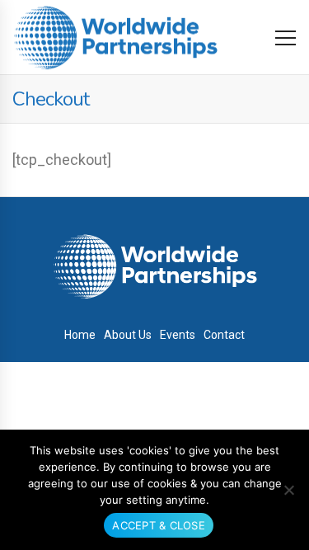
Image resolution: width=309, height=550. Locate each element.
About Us (128, 335)
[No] (288, 490)
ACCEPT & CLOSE (158, 525)
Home (80, 335)
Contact (224, 335)
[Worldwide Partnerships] (115, 37)
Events (177, 335)
